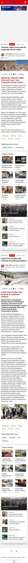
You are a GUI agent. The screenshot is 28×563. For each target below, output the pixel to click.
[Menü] (2, 2)
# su (19, 437)
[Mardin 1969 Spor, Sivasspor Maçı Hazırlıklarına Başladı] (14, 244)
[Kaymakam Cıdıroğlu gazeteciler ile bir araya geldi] (7, 193)
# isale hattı (12, 437)
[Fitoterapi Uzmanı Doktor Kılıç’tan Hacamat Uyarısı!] (14, 221)
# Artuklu (4, 437)
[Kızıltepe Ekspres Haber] (10, 2)
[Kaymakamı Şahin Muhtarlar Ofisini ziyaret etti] (7, 163)
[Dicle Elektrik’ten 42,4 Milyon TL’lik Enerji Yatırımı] (14, 228)
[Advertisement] (14, 27)
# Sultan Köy (5, 441)
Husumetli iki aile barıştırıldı (10, 213)
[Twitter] (16, 551)
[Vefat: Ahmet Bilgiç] (14, 236)
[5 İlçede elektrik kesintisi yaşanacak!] (20, 163)
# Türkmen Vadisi (20, 147)
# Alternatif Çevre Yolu (7, 147)
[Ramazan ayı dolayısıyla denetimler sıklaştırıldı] (7, 178)
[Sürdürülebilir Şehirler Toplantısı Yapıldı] (20, 486)
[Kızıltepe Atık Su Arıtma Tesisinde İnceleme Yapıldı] (20, 456)
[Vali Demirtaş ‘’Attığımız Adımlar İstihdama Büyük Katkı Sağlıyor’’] (7, 486)
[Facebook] (11, 551)
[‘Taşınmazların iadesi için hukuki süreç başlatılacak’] (7, 456)
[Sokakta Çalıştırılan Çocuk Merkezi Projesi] (7, 471)
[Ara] (25, 2)
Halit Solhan (8, 54)
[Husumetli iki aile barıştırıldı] (14, 210)
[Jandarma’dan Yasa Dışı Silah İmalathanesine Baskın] (20, 178)
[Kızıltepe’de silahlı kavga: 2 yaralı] (20, 193)
